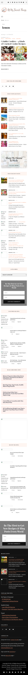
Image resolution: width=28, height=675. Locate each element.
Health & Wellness (13, 244)
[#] (2, 86)
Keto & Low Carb (19, 133)
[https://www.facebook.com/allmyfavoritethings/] (6, 629)
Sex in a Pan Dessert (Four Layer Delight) (17, 453)
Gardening (18, 180)
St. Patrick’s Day (6, 599)
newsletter (12, 651)
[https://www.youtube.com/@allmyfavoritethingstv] (13, 629)
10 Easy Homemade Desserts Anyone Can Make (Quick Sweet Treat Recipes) (16, 207)
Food (13, 38)
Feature (13, 108)
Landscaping (11, 181)
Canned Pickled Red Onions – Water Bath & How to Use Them (18, 145)
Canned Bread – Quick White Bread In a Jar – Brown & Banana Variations (17, 103)
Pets (20, 232)
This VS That (21, 108)
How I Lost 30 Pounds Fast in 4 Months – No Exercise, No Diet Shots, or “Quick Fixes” (16, 261)
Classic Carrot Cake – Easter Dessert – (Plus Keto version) (18, 353)
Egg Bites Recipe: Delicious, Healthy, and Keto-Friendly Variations (17, 343)
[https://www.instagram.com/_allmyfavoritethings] (2, 629)
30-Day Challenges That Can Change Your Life (16, 248)
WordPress (20, 667)
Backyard (11, 180)
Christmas (8, 38)
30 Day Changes (12, 242)
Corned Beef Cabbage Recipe (10, 601)
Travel (18, 115)
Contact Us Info (15, 639)
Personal (14, 115)
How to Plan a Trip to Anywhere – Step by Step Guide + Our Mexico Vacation (17, 119)
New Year (21, 245)
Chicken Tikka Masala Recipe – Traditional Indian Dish (16, 497)
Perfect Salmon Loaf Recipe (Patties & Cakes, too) (18, 331)
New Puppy (16, 232)
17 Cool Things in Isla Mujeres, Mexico (12, 619)
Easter (12, 192)
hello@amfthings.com (7, 647)
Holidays (19, 192)
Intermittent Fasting (14, 215)
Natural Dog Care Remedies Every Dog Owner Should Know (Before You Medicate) (17, 236)
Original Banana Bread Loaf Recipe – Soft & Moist (18, 319)
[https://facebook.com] (6, 86)
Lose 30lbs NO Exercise (8, 607)
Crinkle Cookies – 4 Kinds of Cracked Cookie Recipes (13, 42)
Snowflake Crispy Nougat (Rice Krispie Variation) (18, 466)
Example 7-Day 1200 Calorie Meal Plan (12, 609)
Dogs (12, 232)
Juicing (20, 256)
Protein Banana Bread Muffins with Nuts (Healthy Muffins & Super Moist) (18, 487)
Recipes (19, 38)
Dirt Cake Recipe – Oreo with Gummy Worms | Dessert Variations (18, 361)
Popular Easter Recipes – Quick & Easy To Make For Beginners (17, 196)
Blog (2, 38)
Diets (12, 254)
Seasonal (17, 181)
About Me (8, 655)
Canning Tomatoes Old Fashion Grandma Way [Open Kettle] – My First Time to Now (17, 128)
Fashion (23, 221)
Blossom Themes (6, 667)
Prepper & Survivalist (14, 99)
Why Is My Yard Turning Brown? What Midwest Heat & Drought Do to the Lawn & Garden (17, 185)
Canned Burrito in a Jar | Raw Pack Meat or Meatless (17, 137)
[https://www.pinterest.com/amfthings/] (9, 629)
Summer (21, 181)
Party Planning (22, 202)
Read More (4, 69)
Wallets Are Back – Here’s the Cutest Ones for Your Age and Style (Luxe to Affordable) (17, 225)
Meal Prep (11, 134)
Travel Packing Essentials (9, 615)
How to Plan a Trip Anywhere (10, 617)
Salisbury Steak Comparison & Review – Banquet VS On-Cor (16, 110)
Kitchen (20, 98)
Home (22, 180)
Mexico (10, 115)
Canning (13, 98)
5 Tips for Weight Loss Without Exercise (16, 217)
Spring (14, 193)
